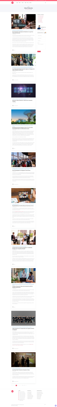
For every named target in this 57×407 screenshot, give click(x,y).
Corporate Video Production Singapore (19, 125)
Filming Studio (18, 67)
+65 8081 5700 (21, 396)
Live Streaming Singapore (30, 67)
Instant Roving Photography (30, 396)
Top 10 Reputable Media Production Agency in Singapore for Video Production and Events (23, 70)
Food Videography (39, 398)
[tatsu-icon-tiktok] (44, 404)
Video (19, 2)
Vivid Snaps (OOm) (16, 105)
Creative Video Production (26, 125)
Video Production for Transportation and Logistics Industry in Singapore (23, 329)
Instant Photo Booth (29, 394)
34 (24, 385)
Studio (25, 2)
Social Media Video (18, 246)
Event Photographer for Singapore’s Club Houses (21, 170)
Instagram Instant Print (29, 398)
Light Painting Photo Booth (30, 395)
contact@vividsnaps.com (41, 0)
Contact (30, 2)
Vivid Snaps (21, 30)
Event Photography (29, 392)
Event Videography (14, 67)
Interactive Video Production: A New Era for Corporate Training (22, 101)
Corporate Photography (39, 395)
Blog (27, 2)
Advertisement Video (39, 396)
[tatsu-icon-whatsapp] (45, 0)
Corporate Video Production (40, 392)
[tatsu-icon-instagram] (45, 404)
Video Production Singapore (25, 284)
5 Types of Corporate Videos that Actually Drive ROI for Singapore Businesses (22, 287)
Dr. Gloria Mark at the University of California (19, 211)
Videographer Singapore (31, 284)
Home (25, 9)
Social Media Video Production (40, 393)
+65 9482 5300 (35, 0)
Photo (22, 2)
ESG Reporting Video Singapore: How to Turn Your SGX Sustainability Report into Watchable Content (22, 128)
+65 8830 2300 (21, 395)
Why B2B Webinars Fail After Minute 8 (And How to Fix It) (22, 205)
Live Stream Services (29, 391)
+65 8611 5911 (21, 397)
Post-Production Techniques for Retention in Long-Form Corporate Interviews (22, 32)
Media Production (14, 30)
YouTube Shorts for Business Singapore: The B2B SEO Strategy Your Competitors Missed (22, 248)
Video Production (28, 9)
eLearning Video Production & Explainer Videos (21, 369)
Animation (13, 125)
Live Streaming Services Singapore (23, 67)
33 (22, 385)
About (17, 2)
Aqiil (14, 148)
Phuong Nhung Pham (16, 184)
